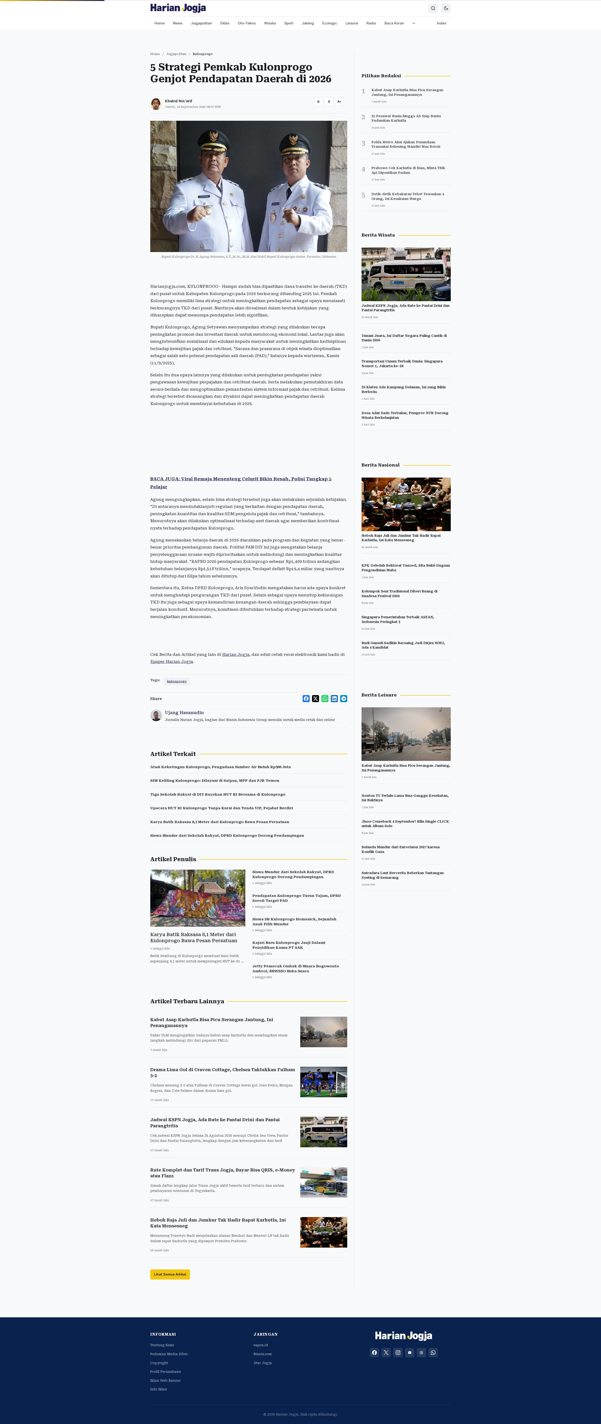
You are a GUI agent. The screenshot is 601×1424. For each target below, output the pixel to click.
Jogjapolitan (201, 23)
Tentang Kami (162, 1345)
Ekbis (224, 23)
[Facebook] (374, 1352)
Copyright (159, 1363)
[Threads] (421, 1352)
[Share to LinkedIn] (334, 698)
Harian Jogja (235, 654)
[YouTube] (409, 1352)
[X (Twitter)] (386, 1352)
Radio (371, 23)
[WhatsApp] (433, 1352)
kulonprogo (177, 681)
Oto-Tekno (247, 23)
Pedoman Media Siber (169, 1354)
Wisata (270, 23)
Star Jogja (263, 1363)
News (177, 23)
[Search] (433, 8)
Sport (288, 23)
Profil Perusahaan (165, 1371)
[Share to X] (315, 698)
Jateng (308, 23)
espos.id (261, 1345)
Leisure (352, 23)
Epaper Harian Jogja (171, 661)
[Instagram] (398, 1352)
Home (159, 23)
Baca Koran (394, 23)
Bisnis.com (263, 1354)
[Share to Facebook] (306, 698)
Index (442, 23)
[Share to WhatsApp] (324, 698)
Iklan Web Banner (165, 1380)
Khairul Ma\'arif (178, 101)
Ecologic (329, 23)
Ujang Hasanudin (184, 712)
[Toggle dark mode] (446, 8)
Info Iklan (158, 1389)
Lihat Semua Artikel (170, 1274)
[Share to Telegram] (343, 698)
